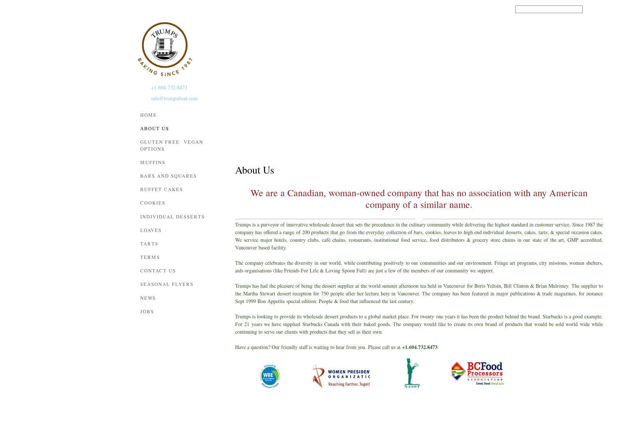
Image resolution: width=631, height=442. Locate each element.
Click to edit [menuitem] (492, 9)
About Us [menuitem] (459, 424)
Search (594, 9)
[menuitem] (179, 116)
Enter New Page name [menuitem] (500, 424)
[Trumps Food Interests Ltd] (165, 49)
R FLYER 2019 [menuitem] (285, 424)
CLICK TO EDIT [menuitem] (250, 424)
